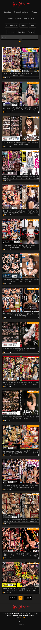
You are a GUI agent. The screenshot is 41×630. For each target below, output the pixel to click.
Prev (13, 598)
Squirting (21, 32)
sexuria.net (21, 624)
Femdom (24, 25)
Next (27, 598)
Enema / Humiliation (21, 12)
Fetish (32, 25)
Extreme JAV (29, 19)
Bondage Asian (11, 25)
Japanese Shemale (14, 19)
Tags (20, 622)
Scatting (7, 12)
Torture (31, 32)
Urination (10, 32)
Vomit (34, 12)
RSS (21, 619)
